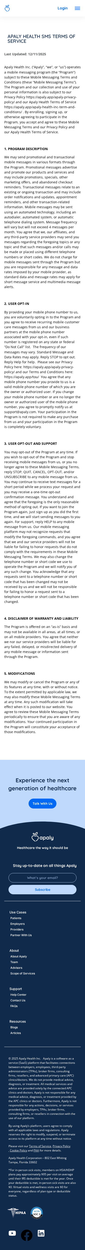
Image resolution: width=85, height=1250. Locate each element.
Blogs (14, 1027)
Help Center (18, 994)
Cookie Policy (18, 1150)
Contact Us (17, 1000)
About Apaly (18, 956)
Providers (16, 929)
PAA (36, 1150)
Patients (15, 918)
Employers (17, 924)
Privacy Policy (61, 1146)
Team (14, 962)
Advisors (16, 967)
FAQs (13, 1006)
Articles (15, 1033)
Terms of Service (40, 1146)
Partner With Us (21, 935)
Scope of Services (22, 973)
